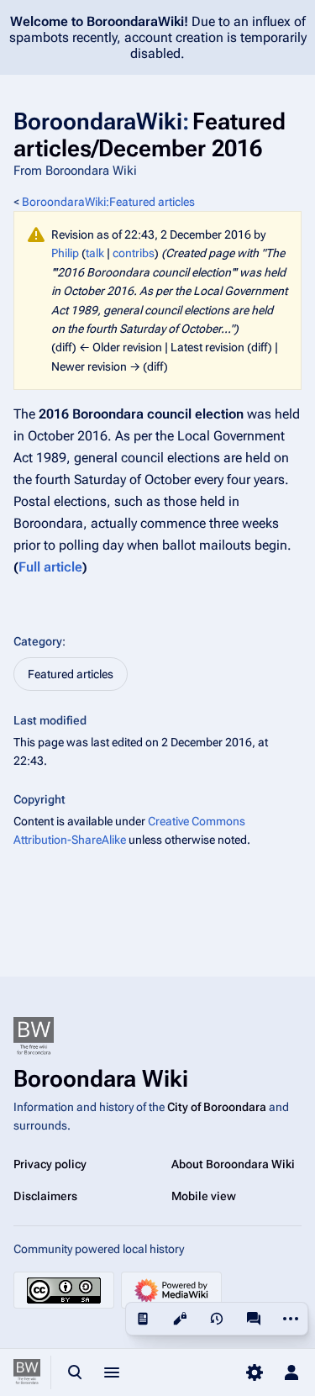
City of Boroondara (216, 1107)
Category (37, 641)
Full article (50, 567)
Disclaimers (45, 1196)
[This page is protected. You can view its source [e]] (180, 1318)
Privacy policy (50, 1164)
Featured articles (70, 674)
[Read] (143, 1318)
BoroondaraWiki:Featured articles (108, 201)
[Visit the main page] (27, 1372)
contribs (134, 253)
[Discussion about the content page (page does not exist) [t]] (253, 1318)
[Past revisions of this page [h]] (217, 1318)
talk (95, 253)
